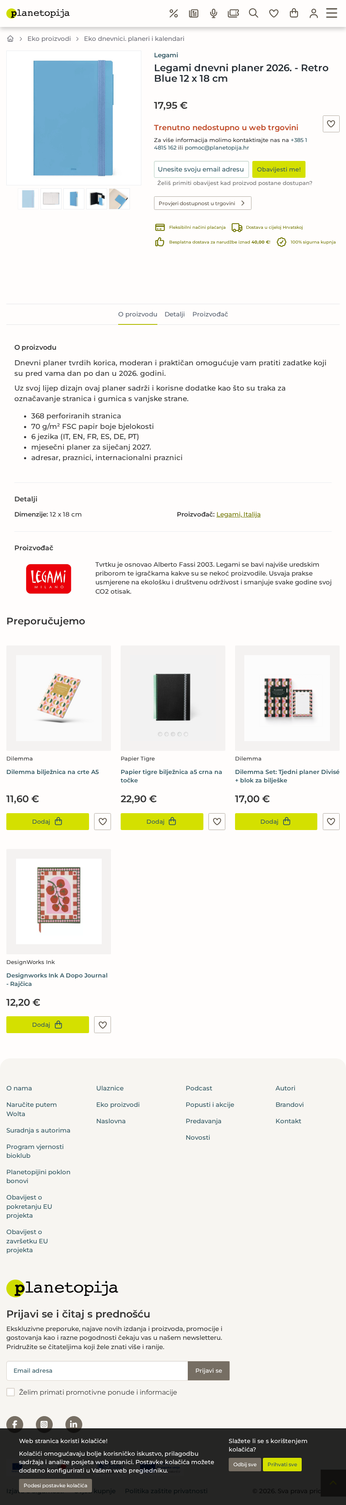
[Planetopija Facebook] (14, 1424)
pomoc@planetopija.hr (217, 148)
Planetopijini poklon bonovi (38, 1176)
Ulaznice (110, 1088)
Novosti (198, 1137)
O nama (19, 1088)
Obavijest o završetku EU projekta (27, 1241)
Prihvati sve (282, 1464)
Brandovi (290, 1105)
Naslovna (111, 1121)
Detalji (175, 314)
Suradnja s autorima (38, 1130)
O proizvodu (137, 314)
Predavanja (204, 1121)
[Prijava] (314, 13)
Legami (166, 55)
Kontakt (288, 1121)
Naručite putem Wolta (31, 1109)
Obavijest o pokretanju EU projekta (29, 1206)
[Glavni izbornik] (332, 13)
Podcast (199, 1088)
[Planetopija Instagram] (44, 1424)
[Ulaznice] (234, 13)
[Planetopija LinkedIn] (73, 1424)
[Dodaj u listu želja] (331, 123)
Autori (285, 1088)
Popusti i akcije (210, 1105)
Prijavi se (208, 1370)
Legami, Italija (238, 514)
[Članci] (194, 13)
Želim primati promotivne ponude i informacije (98, 1392)
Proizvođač (210, 314)
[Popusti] (174, 13)
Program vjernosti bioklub (35, 1151)
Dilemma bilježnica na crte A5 (52, 772)
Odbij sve (245, 1464)
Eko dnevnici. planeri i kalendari (134, 39)
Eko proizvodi (49, 39)
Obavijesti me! (279, 169)
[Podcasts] (214, 13)
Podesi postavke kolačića (55, 1485)
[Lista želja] (274, 13)
